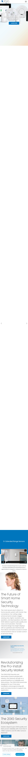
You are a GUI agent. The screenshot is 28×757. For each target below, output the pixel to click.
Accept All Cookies (20, 754)
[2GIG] (5, 1)
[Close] (25, 748)
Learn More (14, 23)
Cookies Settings (6, 754)
